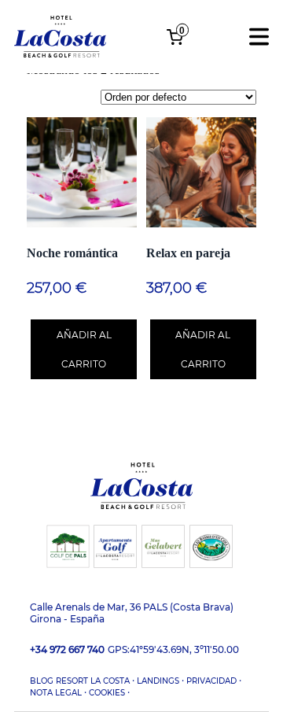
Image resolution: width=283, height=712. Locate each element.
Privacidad (211, 681)
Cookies (107, 693)
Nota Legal (56, 693)
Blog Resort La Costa (80, 681)
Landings (158, 681)
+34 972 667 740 (67, 649)
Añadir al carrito (84, 349)
